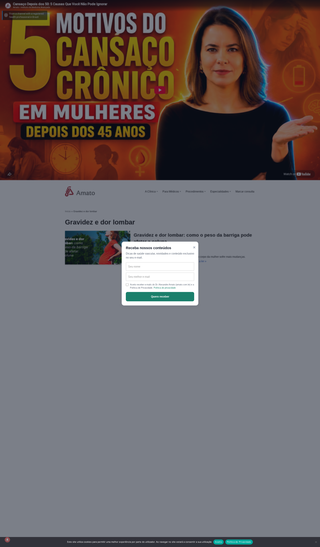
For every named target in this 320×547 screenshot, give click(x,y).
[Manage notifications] (7, 539)
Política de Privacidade (239, 541)
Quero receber (160, 296)
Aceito (218, 541)
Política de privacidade (165, 288)
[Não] (316, 542)
